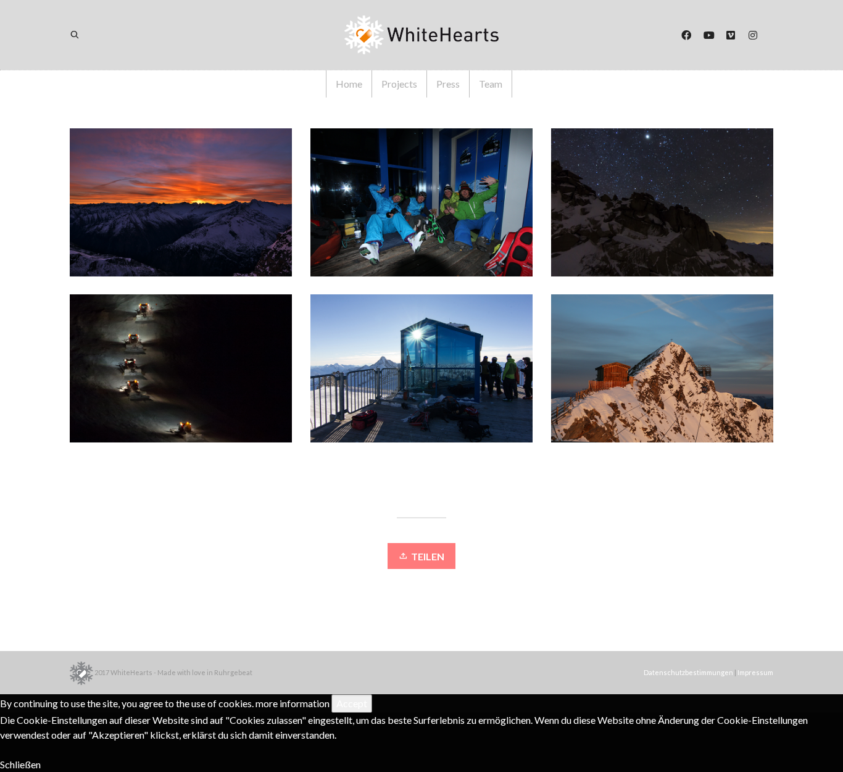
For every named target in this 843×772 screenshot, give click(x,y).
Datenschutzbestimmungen (688, 672)
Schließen (20, 764)
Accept (351, 703)
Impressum (755, 672)
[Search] (82, 34)
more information (292, 703)
